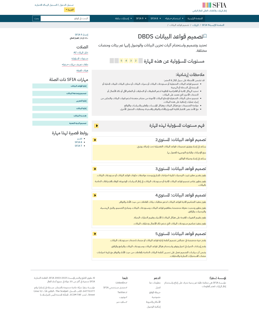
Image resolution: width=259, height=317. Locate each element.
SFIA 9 (139, 18)
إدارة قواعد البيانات (78, 86)
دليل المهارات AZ (81, 52)
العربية (70, 10)
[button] (183, 18)
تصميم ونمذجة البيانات (76, 93)
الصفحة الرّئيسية (216, 25)
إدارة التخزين (81, 100)
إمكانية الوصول (154, 307)
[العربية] (209, 5)
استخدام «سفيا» (172, 18)
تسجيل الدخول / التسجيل (61, 5)
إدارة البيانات (81, 108)
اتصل (158, 287)
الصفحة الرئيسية (195, 18)
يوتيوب (122, 297)
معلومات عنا (155, 283)
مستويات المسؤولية (79, 58)
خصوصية (156, 297)
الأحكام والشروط (153, 302)
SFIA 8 (154, 18)
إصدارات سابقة (122, 18)
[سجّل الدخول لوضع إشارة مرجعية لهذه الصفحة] (205, 35)
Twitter (121, 292)
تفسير (79, 138)
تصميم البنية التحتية (77, 123)
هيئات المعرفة (82, 70)
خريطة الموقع (155, 292)
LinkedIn (120, 283)
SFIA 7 (78, 146)
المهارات (195, 25)
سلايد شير (120, 302)
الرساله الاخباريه (42, 5)
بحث (36, 18)
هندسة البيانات (80, 115)
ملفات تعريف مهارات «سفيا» (75, 64)
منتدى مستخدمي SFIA (114, 287)
